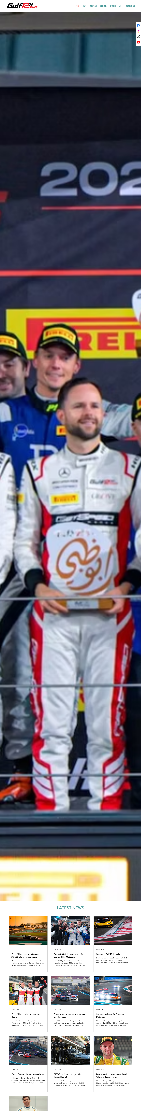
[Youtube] (138, 42)
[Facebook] (138, 25)
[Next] (136, 456)
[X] (138, 37)
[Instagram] (138, 31)
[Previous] (4, 456)
